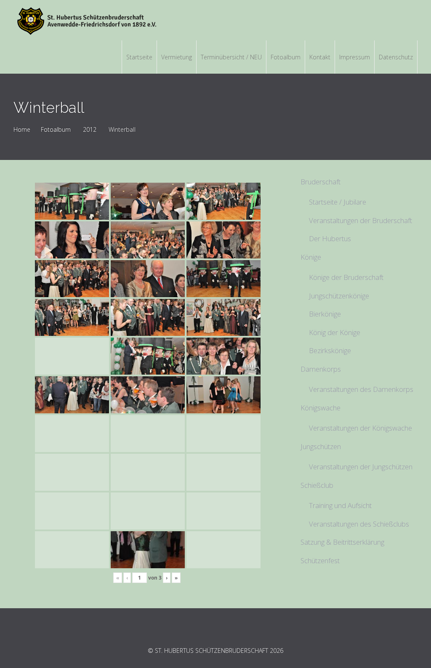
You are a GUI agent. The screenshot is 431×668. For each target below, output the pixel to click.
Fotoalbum (56, 129)
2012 (89, 129)
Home (21, 129)
